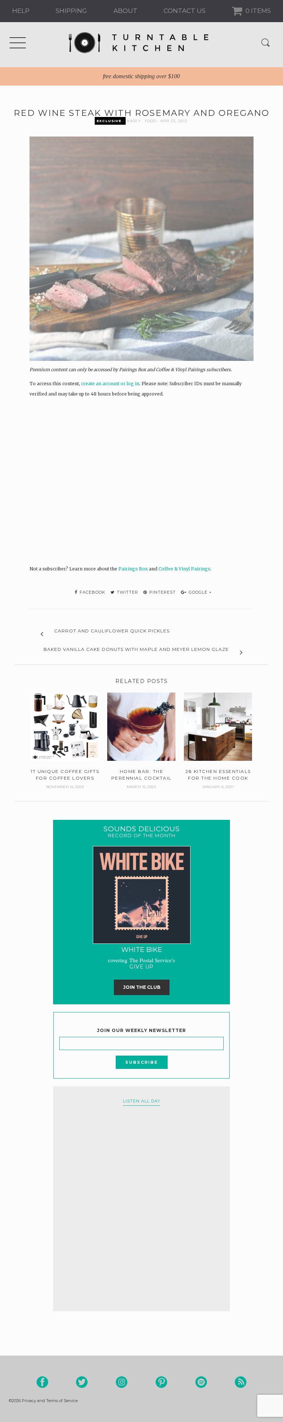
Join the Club (141, 987)
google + (199, 592)
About (125, 10)
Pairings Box (133, 569)
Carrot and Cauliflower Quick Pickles (112, 631)
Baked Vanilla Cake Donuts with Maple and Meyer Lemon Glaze (136, 649)
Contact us (185, 10)
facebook (91, 592)
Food (151, 121)
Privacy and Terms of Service (50, 1400)
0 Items (257, 10)
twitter (126, 592)
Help (20, 10)
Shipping (71, 10)
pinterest (162, 592)
